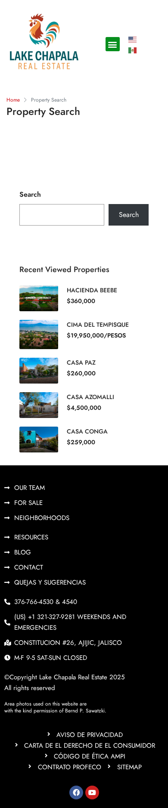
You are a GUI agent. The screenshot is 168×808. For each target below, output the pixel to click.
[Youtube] (92, 792)
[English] (133, 39)
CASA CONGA (87, 431)
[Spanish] (133, 50)
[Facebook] (76, 792)
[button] (113, 44)
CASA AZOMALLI (90, 397)
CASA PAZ (81, 362)
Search (30, 194)
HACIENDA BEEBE (92, 290)
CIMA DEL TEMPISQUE (98, 324)
